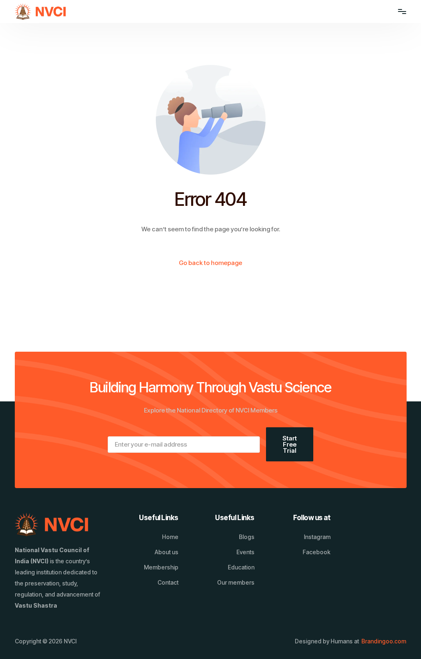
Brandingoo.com (383, 641)
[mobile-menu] (398, 11)
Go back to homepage (210, 263)
